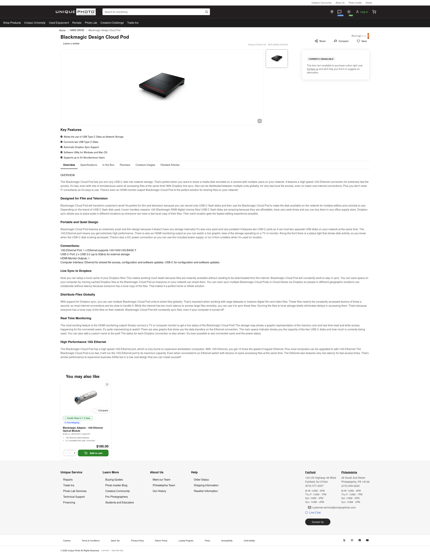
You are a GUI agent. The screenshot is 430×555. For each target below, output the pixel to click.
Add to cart (96, 453)
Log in (364, 11)
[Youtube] (367, 540)
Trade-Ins (132, 23)
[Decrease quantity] (65, 453)
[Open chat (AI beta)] (339, 11)
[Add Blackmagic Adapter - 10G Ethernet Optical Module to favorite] (107, 384)
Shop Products (12, 22)
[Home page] (75, 11)
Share (322, 41)
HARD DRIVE (77, 30)
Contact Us (318, 522)
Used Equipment (59, 23)
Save (364, 41)
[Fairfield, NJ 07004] (332, 11)
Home (62, 30)
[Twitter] (344, 540)
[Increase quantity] (74, 453)
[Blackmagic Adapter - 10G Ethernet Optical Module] (85, 397)
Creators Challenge (112, 23)
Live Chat (315, 512)
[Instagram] (352, 540)
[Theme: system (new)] (348, 11)
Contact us (312, 69)
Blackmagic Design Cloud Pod (104, 30)
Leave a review (71, 43)
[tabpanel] (215, 264)
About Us (340, 2)
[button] (374, 12)
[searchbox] (156, 11)
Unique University (35, 23)
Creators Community (322, 2)
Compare (344, 41)
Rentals (76, 23)
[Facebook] (360, 540)
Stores (369, 2)
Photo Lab (91, 23)
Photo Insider (355, 2)
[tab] (69, 165)
